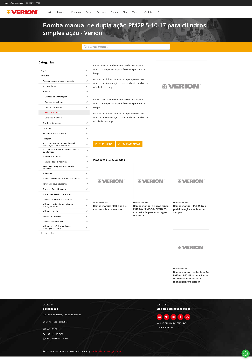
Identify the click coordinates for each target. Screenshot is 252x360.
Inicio (49, 12)
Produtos (76, 12)
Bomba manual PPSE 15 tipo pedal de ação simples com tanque (189, 209)
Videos (135, 12)
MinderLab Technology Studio (106, 351)
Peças (89, 12)
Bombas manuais (100, 202)
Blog (125, 12)
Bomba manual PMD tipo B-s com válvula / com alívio (110, 207)
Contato (148, 12)
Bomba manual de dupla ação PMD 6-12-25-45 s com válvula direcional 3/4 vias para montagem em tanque (191, 276)
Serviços (101, 12)
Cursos (114, 12)
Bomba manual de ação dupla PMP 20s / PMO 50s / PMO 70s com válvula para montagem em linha (151, 210)
